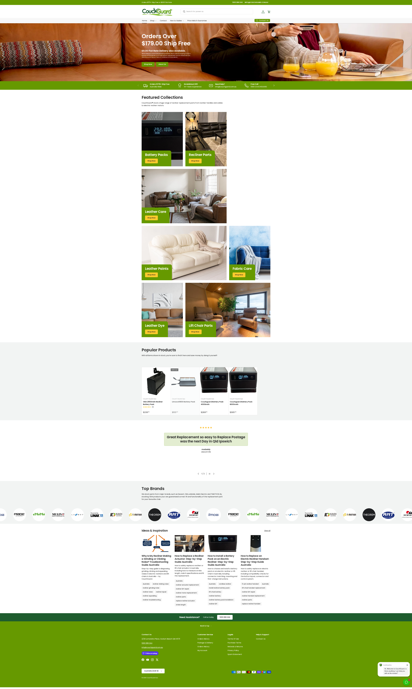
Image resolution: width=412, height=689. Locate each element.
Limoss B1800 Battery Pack (183, 402)
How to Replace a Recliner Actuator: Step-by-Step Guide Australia (189, 559)
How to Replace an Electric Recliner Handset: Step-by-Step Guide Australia (255, 560)
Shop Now (148, 64)
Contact (163, 20)
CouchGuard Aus (152, 678)
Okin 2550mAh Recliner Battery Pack (153, 403)
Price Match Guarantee (197, 20)
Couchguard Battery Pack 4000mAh (212, 403)
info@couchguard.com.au (152, 647)
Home (144, 20)
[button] (269, 12)
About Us (162, 64)
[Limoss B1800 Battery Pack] (185, 381)
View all (267, 530)
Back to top (205, 626)
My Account (202, 650)
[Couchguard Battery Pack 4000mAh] (214, 381)
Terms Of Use (233, 639)
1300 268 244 (237, 2)
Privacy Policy (233, 650)
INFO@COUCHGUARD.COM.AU (256, 2)
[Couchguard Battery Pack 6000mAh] (243, 381)
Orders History (203, 639)
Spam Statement (235, 654)
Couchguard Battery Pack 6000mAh (241, 403)
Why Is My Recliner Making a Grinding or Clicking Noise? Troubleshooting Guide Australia (156, 560)
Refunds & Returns (235, 646)
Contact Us (260, 639)
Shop (152, 20)
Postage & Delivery (205, 642)
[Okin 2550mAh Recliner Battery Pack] (156, 381)
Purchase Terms (234, 642)
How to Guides (176, 20)
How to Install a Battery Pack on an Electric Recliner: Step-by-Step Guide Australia (221, 560)
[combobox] (217, 11)
